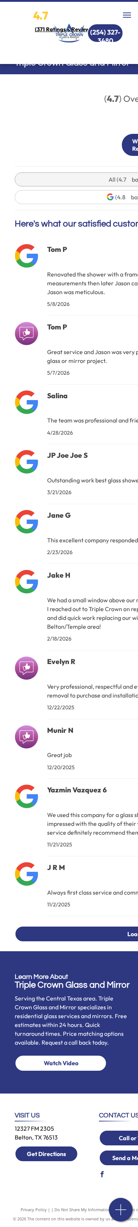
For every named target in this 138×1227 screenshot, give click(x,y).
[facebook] (102, 1175)
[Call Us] (121, 1213)
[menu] (127, 15)
